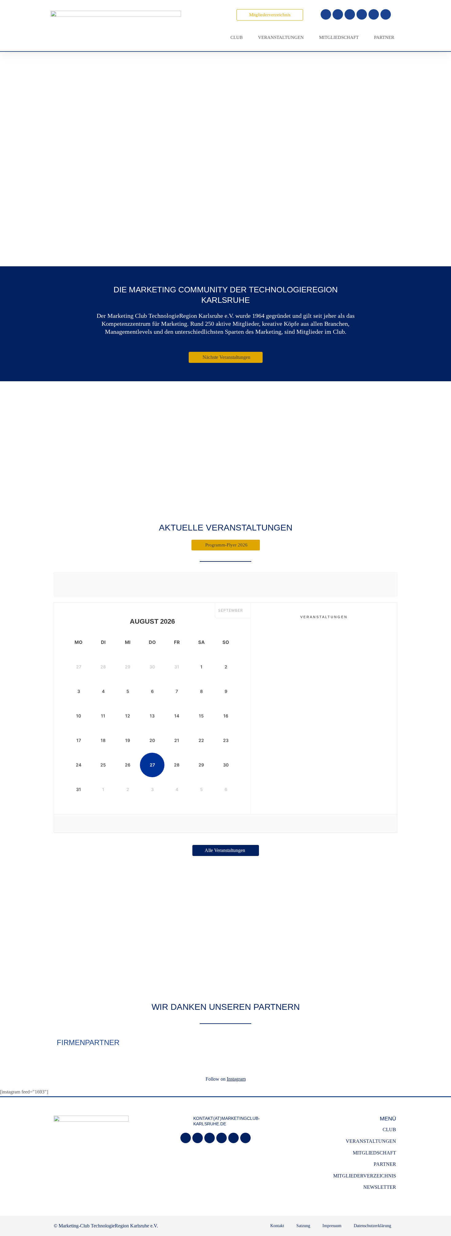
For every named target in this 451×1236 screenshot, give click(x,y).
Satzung (303, 1225)
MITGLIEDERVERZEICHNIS (364, 1175)
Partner (384, 37)
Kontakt (277, 1225)
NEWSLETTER (379, 1187)
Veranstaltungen (281, 37)
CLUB (389, 1129)
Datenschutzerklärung (372, 1225)
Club (236, 37)
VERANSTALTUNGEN (371, 1141)
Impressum (331, 1225)
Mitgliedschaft (339, 37)
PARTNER (385, 1164)
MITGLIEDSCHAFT (374, 1152)
